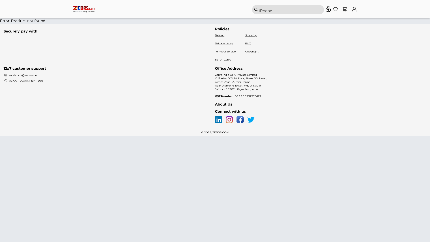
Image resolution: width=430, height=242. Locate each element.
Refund (219, 35)
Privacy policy (224, 43)
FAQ (248, 43)
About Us (223, 104)
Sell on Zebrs (223, 59)
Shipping (251, 35)
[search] (288, 9)
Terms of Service (225, 51)
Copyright (252, 51)
